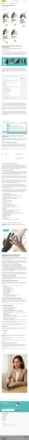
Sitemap (26, 432)
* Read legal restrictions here (5, 411)
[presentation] (7, 3)
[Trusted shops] (3, 3)
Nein (4, 438)
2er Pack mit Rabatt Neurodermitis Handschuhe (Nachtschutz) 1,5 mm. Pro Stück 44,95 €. (6, 37)
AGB (24, 432)
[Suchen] (21, 1)
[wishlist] (24, 1)
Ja (25, 436)
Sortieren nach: (18, 9)
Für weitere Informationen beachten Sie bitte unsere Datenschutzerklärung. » (16, 438)
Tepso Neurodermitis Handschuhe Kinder (14, 36)
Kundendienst (25, 3)
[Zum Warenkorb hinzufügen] (6, 25)
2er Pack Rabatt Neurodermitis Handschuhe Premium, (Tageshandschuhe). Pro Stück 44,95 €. (23, 21)
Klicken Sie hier (7, 225)
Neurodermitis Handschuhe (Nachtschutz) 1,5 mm (14, 20)
